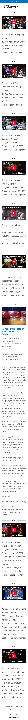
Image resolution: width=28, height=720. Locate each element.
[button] (24, 6)
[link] (10, 6)
